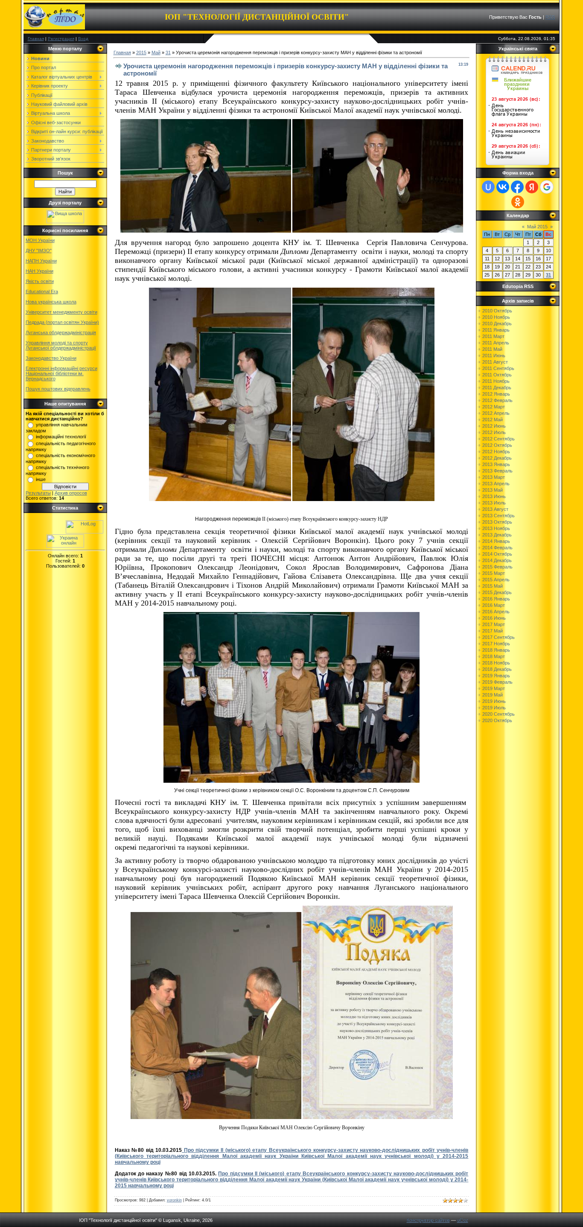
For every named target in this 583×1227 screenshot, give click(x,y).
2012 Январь (496, 393)
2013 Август (495, 509)
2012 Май (492, 419)
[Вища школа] (65, 221)
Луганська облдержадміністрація (61, 332)
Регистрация (61, 38)
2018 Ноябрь (496, 662)
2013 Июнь (494, 496)
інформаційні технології (61, 436)
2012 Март (493, 406)
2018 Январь (496, 650)
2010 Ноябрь (496, 317)
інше (41, 479)
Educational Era (42, 291)
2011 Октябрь (497, 374)
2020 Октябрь (497, 720)
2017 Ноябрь (496, 643)
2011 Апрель (495, 342)
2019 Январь (496, 675)
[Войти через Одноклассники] (517, 201)
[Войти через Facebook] (517, 187)
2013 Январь (496, 464)
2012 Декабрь (497, 457)
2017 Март (493, 624)
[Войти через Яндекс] (531, 187)
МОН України (40, 240)
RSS (550, 17)
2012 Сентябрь (498, 438)
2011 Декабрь (496, 387)
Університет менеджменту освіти (61, 312)
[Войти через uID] (488, 187)
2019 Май (492, 694)
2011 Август (495, 361)
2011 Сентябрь (498, 368)
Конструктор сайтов (428, 1220)
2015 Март (493, 573)
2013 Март (493, 477)
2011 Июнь (493, 355)
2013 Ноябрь (496, 528)
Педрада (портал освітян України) (62, 322)
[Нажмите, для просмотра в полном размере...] (205, 230)
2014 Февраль (497, 547)
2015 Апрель (496, 579)
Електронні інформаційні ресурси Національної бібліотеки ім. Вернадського (61, 373)
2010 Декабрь (497, 323)
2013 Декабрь (497, 534)
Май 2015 (537, 226)
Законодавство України (51, 358)
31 (168, 52)
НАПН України (41, 260)
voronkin (174, 1200)
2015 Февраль (497, 566)
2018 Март (493, 656)
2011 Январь (496, 329)
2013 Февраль (497, 470)
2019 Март (493, 688)
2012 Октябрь (497, 445)
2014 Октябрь (497, 554)
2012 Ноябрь (496, 451)
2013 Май (492, 490)
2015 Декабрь (497, 592)
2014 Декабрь (497, 560)
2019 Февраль (497, 682)
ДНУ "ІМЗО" (39, 250)
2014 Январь (496, 541)
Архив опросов (71, 492)
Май (156, 52)
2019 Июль (494, 707)
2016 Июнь (494, 618)
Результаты (38, 492)
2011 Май (492, 349)
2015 (141, 52)
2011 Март (493, 336)
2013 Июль (494, 502)
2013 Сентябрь (498, 515)
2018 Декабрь (497, 669)
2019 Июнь (494, 701)
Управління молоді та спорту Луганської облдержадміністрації (61, 345)
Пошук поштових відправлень (58, 388)
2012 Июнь (494, 425)
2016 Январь (496, 598)
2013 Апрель (496, 483)
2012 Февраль (497, 400)
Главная (36, 38)
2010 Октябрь (497, 310)
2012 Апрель (496, 413)
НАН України (39, 271)
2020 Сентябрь (498, 714)
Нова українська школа (51, 301)
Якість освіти (40, 281)
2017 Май (492, 630)
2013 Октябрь (497, 522)
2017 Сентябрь (498, 637)
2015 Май (492, 586)
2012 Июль (494, 432)
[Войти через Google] (547, 187)
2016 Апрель (496, 611)
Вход (83, 38)
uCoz (462, 1220)
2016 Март (493, 605)
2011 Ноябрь (496, 381)
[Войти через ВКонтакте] (502, 187)
